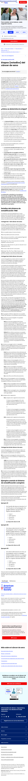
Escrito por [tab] (5, 581)
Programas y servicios (6, 738)
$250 (17, 32)
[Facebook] (6, 716)
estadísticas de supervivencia (12, 88)
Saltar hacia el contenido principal (8, 1)
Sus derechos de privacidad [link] (7, 754)
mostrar (18, 71)
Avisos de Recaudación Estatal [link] (7, 759)
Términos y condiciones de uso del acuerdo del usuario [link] (12, 757)
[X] (2, 716)
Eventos (3, 731)
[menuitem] (25, 56)
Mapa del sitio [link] (4, 747)
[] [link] (18, 71)
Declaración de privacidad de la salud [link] (8, 752)
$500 (24, 32)
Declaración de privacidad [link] (6, 749)
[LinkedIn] (8, 716)
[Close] (26, 6)
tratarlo (16, 86)
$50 (4, 32)
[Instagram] (4, 716)
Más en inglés (4, 734)
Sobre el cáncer (4, 727)
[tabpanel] (14, 595)
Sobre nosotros (4, 742)
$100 (10, 32)
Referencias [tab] (13, 581)
